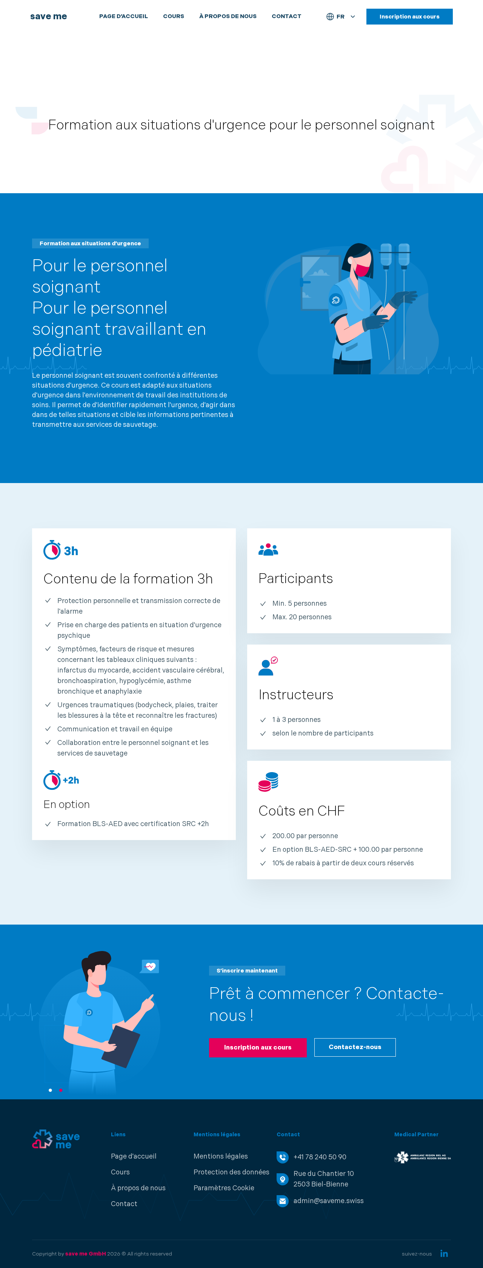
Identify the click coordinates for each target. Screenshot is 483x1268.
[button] (224, 1188)
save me (48, 16)
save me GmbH (85, 1254)
